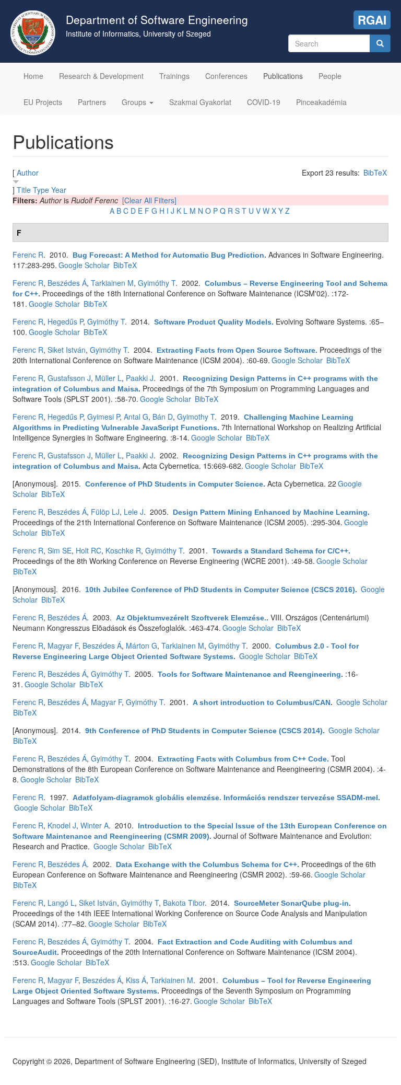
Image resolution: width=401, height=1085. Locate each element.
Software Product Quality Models (213, 322)
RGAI (372, 19)
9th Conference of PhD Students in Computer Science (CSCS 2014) (204, 730)
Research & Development (101, 76)
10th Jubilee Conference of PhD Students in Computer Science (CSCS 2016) (220, 589)
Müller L (108, 378)
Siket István (67, 349)
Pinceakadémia (321, 102)
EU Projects (42, 102)
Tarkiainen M (112, 283)
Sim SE (60, 550)
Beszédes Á (67, 283)
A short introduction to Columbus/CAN (262, 702)
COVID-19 (263, 102)
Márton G (141, 645)
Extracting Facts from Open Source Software (236, 350)
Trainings (174, 76)
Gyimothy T (196, 416)
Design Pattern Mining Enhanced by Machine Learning (270, 512)
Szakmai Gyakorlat (200, 102)
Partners (92, 102)
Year (58, 189)
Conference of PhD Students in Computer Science (174, 484)
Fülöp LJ (105, 511)
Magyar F (63, 645)
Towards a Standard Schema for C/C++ (280, 551)
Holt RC (88, 550)
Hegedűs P (65, 321)
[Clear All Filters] (149, 200)
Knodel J (62, 825)
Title (24, 189)
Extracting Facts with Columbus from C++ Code (242, 759)
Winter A (94, 825)
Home (33, 76)
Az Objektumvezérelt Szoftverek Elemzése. (191, 618)
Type (41, 189)
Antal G (136, 416)
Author (28, 172)
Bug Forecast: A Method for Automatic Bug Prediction (168, 255)
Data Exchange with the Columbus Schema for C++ (206, 864)
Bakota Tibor (184, 902)
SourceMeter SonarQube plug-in (291, 903)
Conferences (226, 76)
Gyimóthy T (156, 283)
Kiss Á (136, 980)
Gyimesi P (103, 416)
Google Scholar (84, 265)
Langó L (61, 902)
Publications (283, 76)
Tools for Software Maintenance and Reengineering (249, 674)
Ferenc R (28, 254)
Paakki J (140, 378)
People (330, 76)
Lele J (134, 511)
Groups (135, 102)
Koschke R (123, 550)
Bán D (162, 416)
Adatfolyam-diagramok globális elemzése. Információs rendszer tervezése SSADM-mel (225, 797)
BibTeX (375, 172)
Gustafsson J (69, 378)
